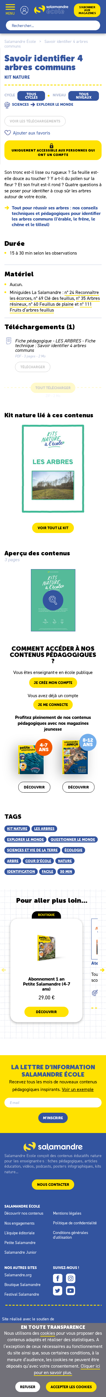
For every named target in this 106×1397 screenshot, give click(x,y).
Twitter (57, 1290)
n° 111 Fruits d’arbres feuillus (51, 307)
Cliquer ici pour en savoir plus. (67, 1369)
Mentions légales (67, 1213)
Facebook (57, 1278)
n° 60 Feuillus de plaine (51, 304)
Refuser (27, 1387)
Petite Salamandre (20, 1242)
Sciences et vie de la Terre (32, 850)
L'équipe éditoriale (19, 1232)
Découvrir (34, 787)
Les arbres (44, 828)
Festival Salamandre (21, 1294)
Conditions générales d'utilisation (70, 1235)
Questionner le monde (73, 839)
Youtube (70, 1290)
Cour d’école (38, 861)
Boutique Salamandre (22, 1284)
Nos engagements (19, 1223)
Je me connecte (53, 704)
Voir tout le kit (53, 528)
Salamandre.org (18, 1274)
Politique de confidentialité (75, 1223)
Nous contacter (53, 1184)
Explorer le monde (25, 839)
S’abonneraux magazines (87, 10)
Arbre (13, 861)
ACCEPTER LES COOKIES (71, 1387)
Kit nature (17, 828)
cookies (47, 1333)
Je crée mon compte (53, 682)
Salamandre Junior (20, 1252)
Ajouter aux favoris (31, 133)
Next (102, 970)
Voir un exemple (78, 1089)
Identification (21, 871)
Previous (3, 970)
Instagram (70, 1278)
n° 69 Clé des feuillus (54, 298)
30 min (66, 871)
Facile (47, 871)
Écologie (73, 850)
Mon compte (24, 10)
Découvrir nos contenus (23, 1213)
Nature (65, 861)
